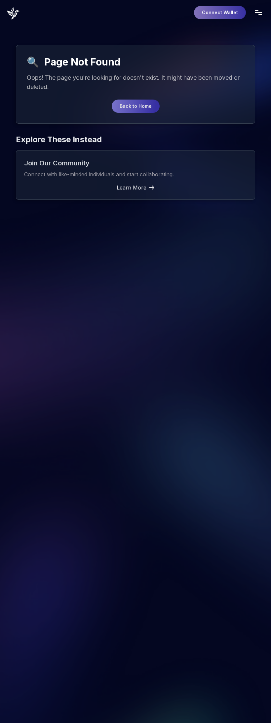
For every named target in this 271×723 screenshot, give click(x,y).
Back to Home (136, 106)
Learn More (131, 187)
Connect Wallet (220, 12)
